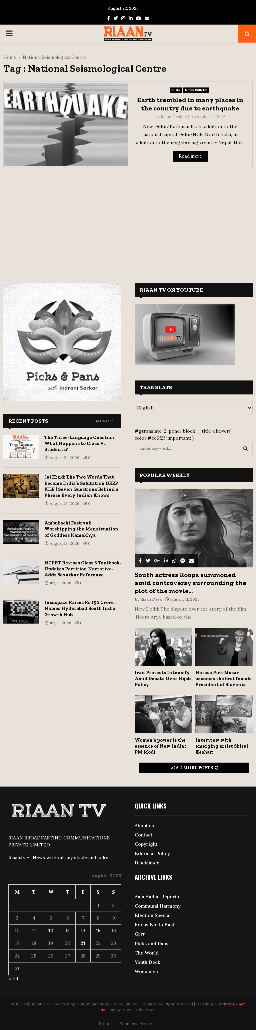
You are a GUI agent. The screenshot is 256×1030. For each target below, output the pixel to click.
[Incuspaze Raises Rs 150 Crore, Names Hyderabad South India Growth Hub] (21, 612)
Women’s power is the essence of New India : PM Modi (160, 746)
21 (83, 943)
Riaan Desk (171, 116)
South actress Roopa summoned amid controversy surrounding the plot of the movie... (190, 583)
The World (147, 953)
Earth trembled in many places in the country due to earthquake (190, 104)
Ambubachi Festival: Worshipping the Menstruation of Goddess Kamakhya (81, 529)
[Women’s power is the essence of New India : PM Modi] (163, 714)
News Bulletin (196, 90)
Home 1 (106, 1023)
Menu (102, 421)
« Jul (13, 978)
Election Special (153, 915)
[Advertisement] (128, 221)
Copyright (146, 844)
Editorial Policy (152, 853)
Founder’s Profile (135, 1023)
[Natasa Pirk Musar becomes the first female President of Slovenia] (224, 647)
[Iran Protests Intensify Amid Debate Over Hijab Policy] (163, 647)
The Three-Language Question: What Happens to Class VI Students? (80, 443)
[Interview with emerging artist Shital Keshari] (224, 714)
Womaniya (146, 971)
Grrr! (141, 934)
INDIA (175, 90)
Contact (143, 835)
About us (144, 825)
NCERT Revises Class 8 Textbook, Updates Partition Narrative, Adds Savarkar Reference (82, 569)
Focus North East (154, 925)
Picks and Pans (151, 944)
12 (50, 931)
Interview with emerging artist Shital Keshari (221, 746)
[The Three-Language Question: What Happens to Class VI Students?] (21, 447)
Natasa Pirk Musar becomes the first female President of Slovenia (223, 678)
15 (98, 931)
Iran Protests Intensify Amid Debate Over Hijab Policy (163, 678)
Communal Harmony (158, 906)
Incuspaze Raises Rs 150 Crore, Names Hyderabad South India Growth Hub (79, 608)
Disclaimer (147, 863)
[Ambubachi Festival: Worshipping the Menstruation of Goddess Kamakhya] (21, 532)
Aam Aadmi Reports (157, 897)
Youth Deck (147, 962)
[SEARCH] (245, 448)
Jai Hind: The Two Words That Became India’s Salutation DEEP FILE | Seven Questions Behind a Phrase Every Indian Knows (81, 486)
